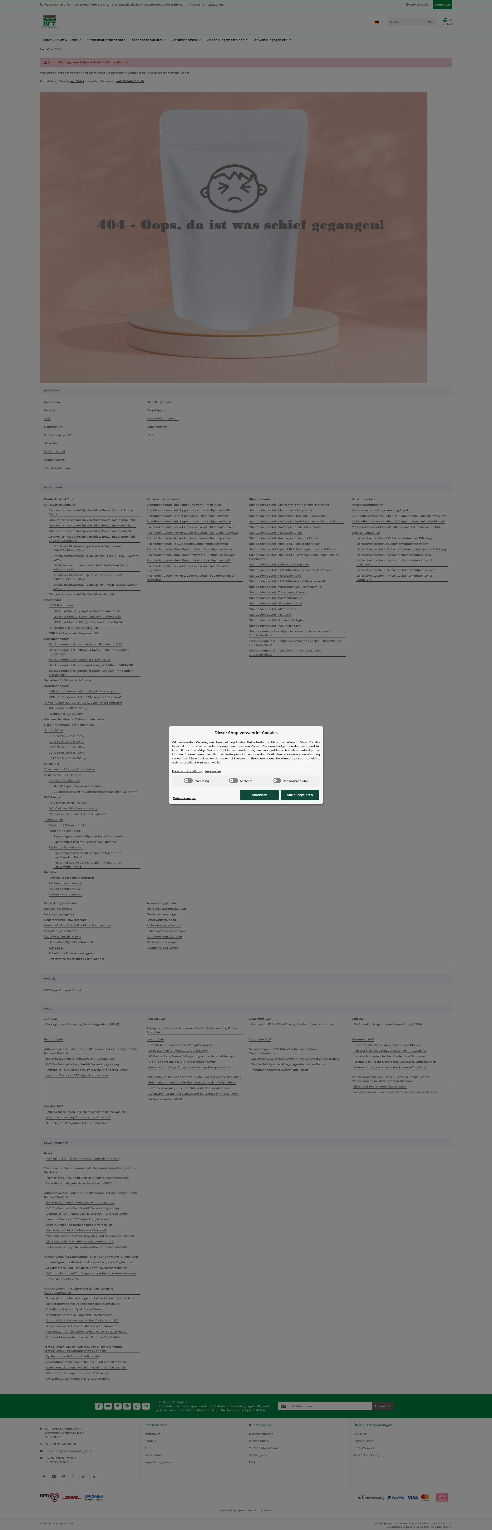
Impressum (213, 771)
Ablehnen (259, 795)
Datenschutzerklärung (187, 771)
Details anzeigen (184, 798)
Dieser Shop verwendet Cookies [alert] (246, 732)
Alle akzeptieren (300, 795)
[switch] (188, 780)
